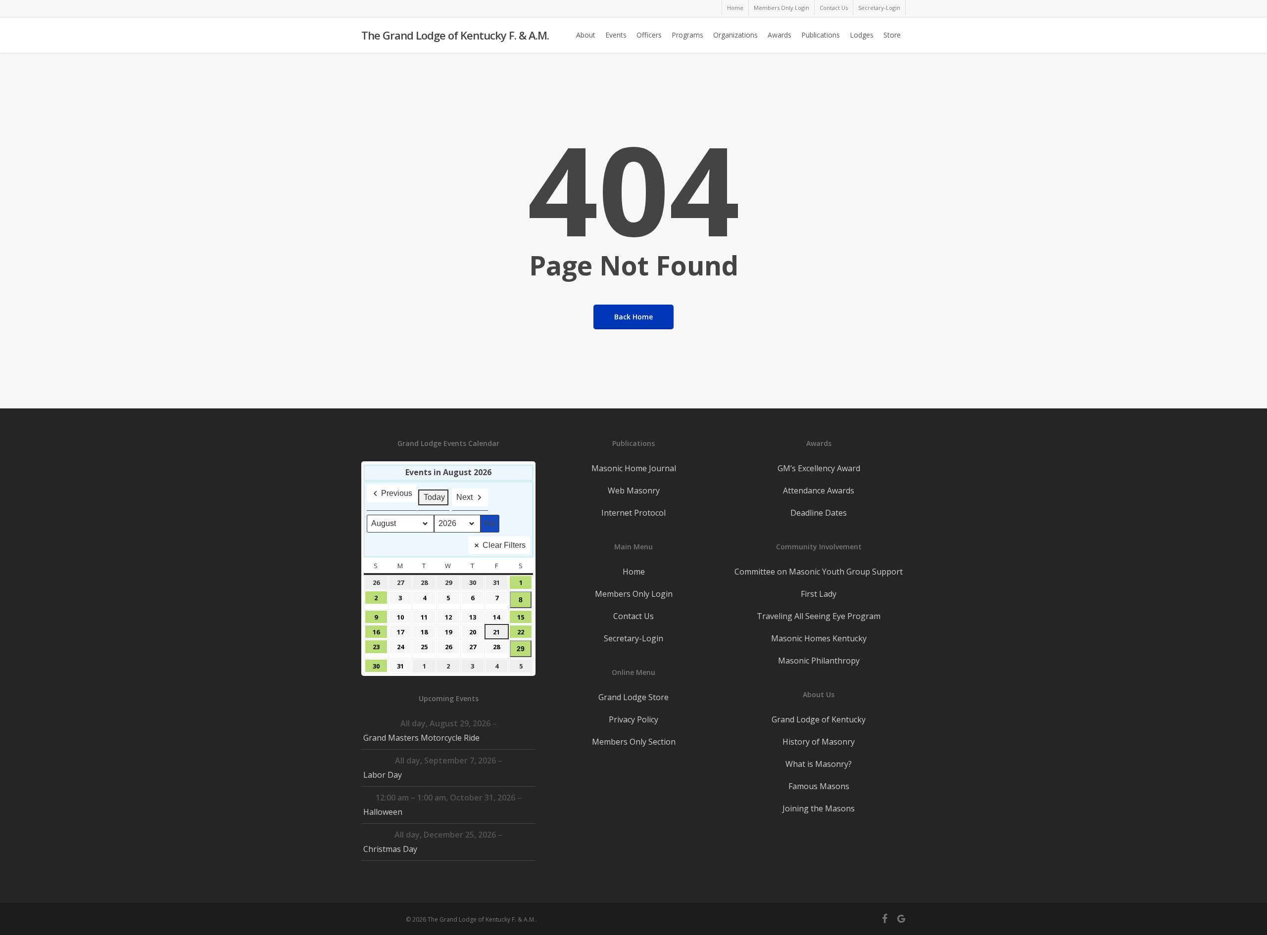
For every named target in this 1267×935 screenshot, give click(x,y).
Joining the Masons (818, 808)
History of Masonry (818, 741)
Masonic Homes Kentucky (819, 638)
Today (434, 497)
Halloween (382, 811)
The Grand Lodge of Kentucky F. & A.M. (455, 35)
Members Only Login (634, 593)
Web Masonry (634, 490)
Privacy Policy (633, 719)
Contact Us (633, 616)
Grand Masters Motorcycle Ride (421, 737)
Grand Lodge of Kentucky (819, 719)
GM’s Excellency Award (819, 468)
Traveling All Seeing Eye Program (818, 616)
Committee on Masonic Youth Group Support (818, 571)
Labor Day (382, 774)
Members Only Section (634, 741)
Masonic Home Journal (633, 468)
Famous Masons (818, 786)
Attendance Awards (818, 490)
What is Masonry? (818, 763)
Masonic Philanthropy (819, 660)
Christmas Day (390, 849)
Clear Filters (504, 545)
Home (634, 571)
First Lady (818, 593)
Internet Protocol (633, 512)
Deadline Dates (818, 512)
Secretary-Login (633, 638)
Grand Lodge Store (633, 697)
